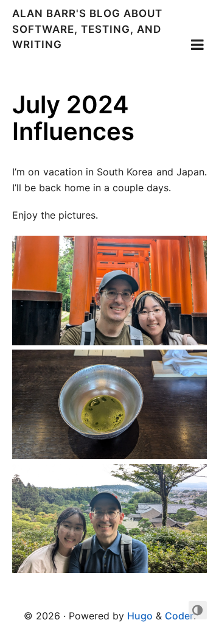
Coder (179, 616)
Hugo (140, 616)
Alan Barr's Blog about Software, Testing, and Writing (87, 29)
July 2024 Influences (73, 118)
